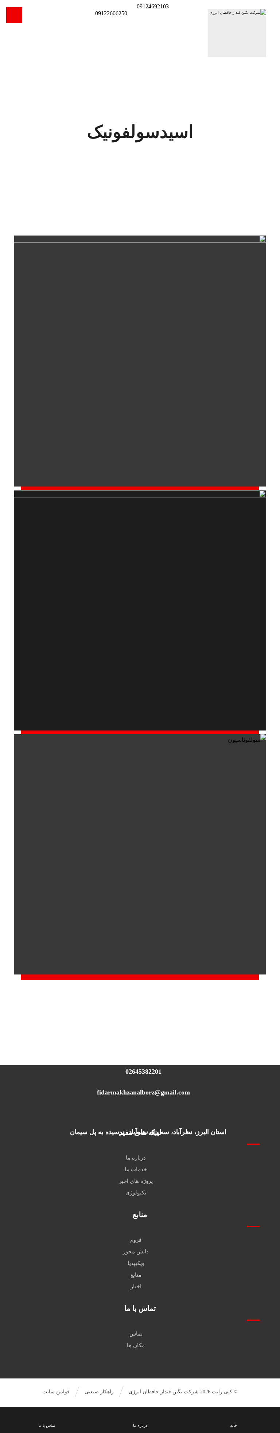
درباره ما (136, 1158)
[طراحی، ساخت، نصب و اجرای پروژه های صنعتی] (237, 33)
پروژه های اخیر (136, 1181)
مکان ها (136, 1345)
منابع (136, 1275)
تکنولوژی (135, 1193)
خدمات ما (136, 1169)
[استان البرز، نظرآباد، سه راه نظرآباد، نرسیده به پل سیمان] (149, 1112)
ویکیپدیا (136, 1263)
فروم (135, 1240)
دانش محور (136, 1251)
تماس (136, 1334)
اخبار (136, 1286)
